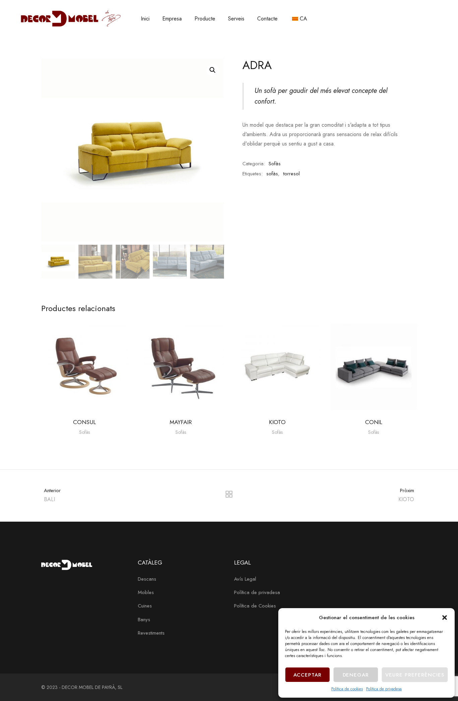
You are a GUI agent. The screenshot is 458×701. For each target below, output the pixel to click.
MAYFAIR (181, 422)
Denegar (356, 675)
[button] (444, 617)
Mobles (146, 592)
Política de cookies (347, 689)
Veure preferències (414, 675)
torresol (291, 173)
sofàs (272, 173)
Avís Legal (245, 579)
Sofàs (275, 163)
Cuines (145, 605)
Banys (144, 619)
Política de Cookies (255, 605)
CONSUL (84, 422)
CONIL (373, 422)
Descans (147, 579)
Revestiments (151, 633)
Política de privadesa (384, 689)
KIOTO (277, 422)
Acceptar (307, 675)
